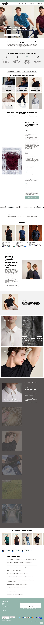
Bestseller (22, 222)
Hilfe (25, 3)
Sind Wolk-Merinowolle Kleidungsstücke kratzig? (17, 587)
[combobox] (36, 604)
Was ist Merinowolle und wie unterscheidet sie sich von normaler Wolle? (21, 559)
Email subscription (23, 602)
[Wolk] (5, 3)
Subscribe (31, 606)
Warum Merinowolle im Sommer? (14, 71)
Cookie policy (4, 610)
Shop (19, 3)
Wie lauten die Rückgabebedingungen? (15, 594)
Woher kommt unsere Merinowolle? (14, 570)
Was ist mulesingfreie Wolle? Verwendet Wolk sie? (17, 573)
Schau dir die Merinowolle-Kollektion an (32, 197)
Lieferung (3, 607)
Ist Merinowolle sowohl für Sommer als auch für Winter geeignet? (20, 576)
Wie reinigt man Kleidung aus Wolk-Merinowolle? (17, 584)
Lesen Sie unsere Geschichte (11, 285)
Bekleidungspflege (5, 606)
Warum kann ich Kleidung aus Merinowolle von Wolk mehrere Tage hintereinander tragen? (20, 580)
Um (22, 3)
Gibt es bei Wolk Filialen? (12, 590)
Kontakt (3, 603)
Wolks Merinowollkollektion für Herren (22, 530)
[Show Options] (40, 604)
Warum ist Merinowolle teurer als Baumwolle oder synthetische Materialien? (19, 563)
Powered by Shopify (8, 620)
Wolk (4, 620)
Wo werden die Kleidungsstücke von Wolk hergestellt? (18, 567)
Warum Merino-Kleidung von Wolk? (29, 71)
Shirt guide (3, 604)
